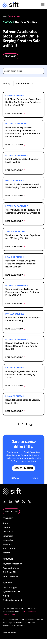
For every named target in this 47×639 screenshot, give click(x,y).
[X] (23, 501)
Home (5, 16)
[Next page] (30, 424)
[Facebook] (30, 501)
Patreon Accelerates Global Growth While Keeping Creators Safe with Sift (21, 38)
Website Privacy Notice (14, 611)
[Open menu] (42, 5)
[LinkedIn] (11, 501)
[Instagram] (17, 501)
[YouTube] (4, 501)
